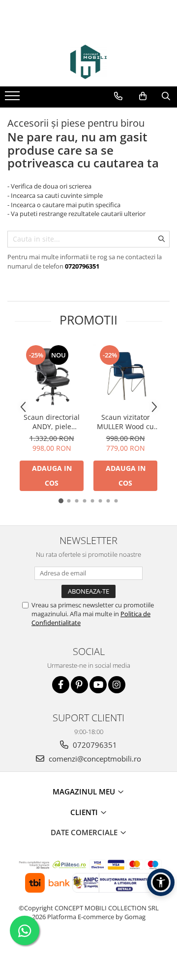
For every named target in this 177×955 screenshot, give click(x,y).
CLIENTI (85, 812)
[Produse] (13, 98)
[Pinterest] (79, 684)
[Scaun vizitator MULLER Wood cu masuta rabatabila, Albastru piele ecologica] (125, 376)
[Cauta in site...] (166, 96)
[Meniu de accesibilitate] (161, 882)
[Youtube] (98, 684)
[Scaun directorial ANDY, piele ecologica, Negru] (52, 376)
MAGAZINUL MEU (85, 791)
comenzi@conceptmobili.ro (94, 759)
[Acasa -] (88, 62)
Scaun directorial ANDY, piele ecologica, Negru (52, 421)
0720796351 (94, 745)
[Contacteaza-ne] (118, 96)
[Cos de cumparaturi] (142, 96)
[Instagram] (116, 684)
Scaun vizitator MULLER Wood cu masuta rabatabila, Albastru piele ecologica (125, 421)
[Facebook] (60, 684)
